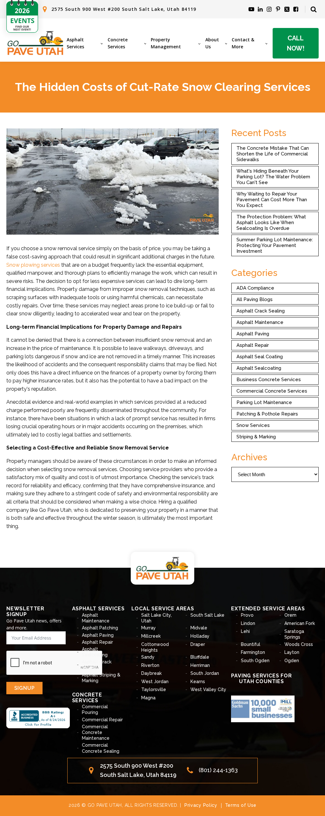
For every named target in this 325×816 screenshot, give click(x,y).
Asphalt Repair (252, 345)
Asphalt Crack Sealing (260, 311)
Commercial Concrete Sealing (100, 748)
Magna (148, 697)
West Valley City (208, 689)
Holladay (199, 636)
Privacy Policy (200, 805)
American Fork (299, 623)
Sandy (148, 657)
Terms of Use (240, 805)
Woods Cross (298, 644)
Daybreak (151, 673)
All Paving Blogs (254, 299)
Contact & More (243, 43)
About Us (212, 43)
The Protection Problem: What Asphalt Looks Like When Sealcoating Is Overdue (271, 222)
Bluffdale (199, 657)
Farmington (253, 652)
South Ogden (255, 660)
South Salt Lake (207, 615)
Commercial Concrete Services (271, 391)
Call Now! (295, 43)
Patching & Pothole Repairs (267, 414)
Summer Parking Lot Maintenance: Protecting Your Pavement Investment (274, 245)
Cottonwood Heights (155, 647)
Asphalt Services (75, 43)
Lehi (245, 631)
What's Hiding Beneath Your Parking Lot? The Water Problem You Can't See (273, 176)
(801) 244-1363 (218, 770)
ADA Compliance (255, 288)
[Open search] (313, 9)
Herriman (200, 665)
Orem (290, 615)
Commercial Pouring (95, 709)
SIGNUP (24, 688)
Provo (247, 615)
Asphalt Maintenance (259, 322)
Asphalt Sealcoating (258, 368)
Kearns (197, 681)
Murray (148, 627)
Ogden (291, 660)
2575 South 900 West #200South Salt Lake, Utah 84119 (138, 770)
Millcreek (151, 636)
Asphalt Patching (100, 627)
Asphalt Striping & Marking (101, 677)
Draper (197, 644)
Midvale (198, 627)
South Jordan (204, 673)
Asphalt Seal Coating (259, 357)
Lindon (248, 623)
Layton (291, 652)
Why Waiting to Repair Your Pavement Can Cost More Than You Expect (271, 199)
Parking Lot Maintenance (264, 402)
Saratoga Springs (294, 634)
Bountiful (250, 644)
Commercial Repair (102, 719)
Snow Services (253, 425)
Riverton (150, 665)
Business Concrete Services (268, 379)
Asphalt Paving (252, 334)
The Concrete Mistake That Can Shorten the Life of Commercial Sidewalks (272, 153)
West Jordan (155, 681)
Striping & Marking (256, 437)
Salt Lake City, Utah (156, 618)
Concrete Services (118, 43)
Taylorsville (153, 689)
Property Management (166, 43)
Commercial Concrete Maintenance (95, 732)
